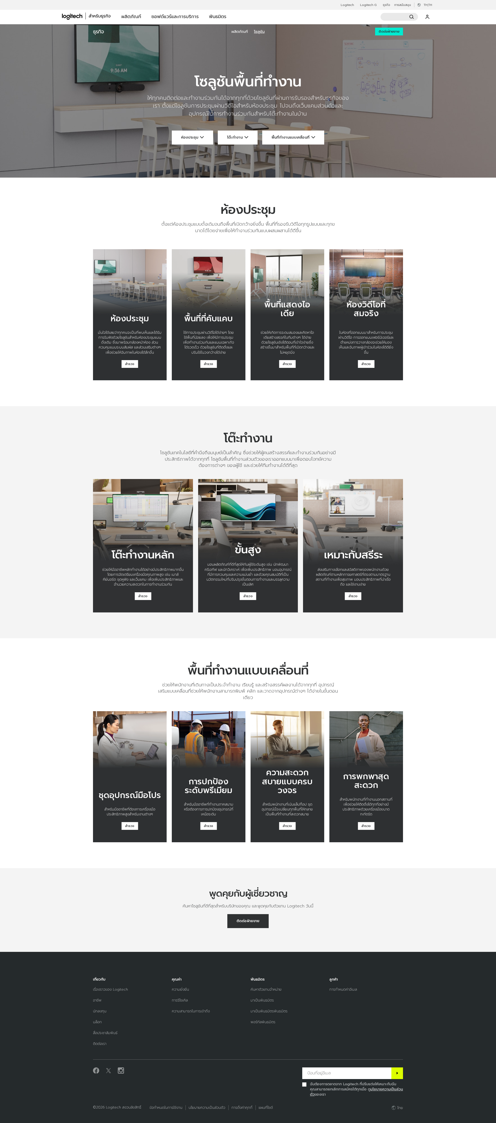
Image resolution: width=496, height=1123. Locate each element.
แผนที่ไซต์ (266, 1107)
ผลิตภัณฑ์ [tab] (131, 16)
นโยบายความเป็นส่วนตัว (207, 1107)
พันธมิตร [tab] (217, 16)
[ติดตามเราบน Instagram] (121, 1070)
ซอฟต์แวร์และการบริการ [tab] (175, 16)
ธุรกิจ (386, 5)
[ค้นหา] (399, 17)
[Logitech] (89, 16)
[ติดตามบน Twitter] (108, 1070)
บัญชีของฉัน (427, 17)
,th (428, 5)
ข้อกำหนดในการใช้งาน (166, 1107)
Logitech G (368, 5)
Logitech (347, 5)
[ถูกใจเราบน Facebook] (96, 1070)
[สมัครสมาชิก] (397, 1073)
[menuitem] (239, 31)
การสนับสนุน (402, 5)
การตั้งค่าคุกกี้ (241, 1107)
